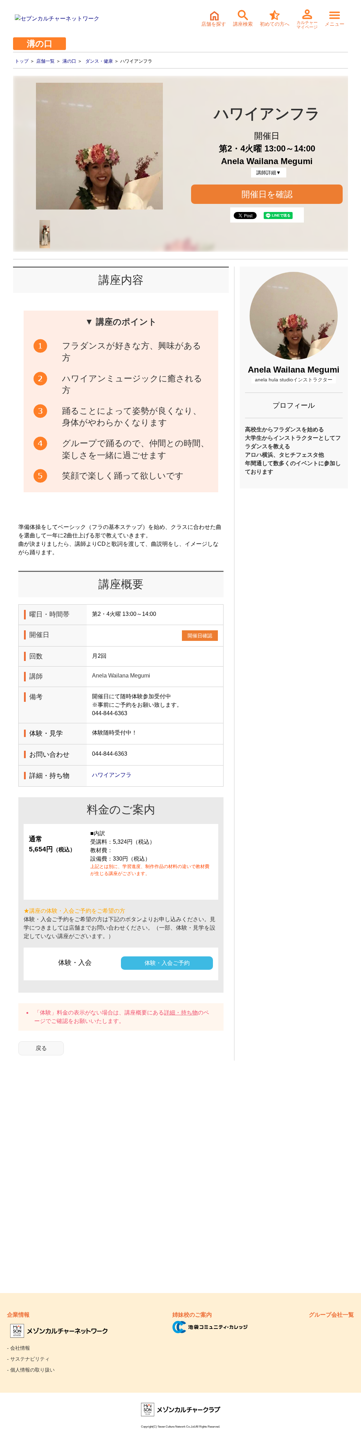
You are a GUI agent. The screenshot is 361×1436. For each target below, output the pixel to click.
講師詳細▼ (268, 172)
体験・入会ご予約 (167, 963)
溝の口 (69, 61)
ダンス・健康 (99, 61)
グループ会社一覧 (331, 1315)
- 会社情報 (18, 1348)
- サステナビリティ (28, 1359)
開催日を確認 (267, 194)
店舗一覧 (45, 61)
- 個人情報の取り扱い (31, 1370)
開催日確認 (200, 635)
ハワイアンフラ (111, 775)
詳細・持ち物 (181, 1013)
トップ (22, 61)
